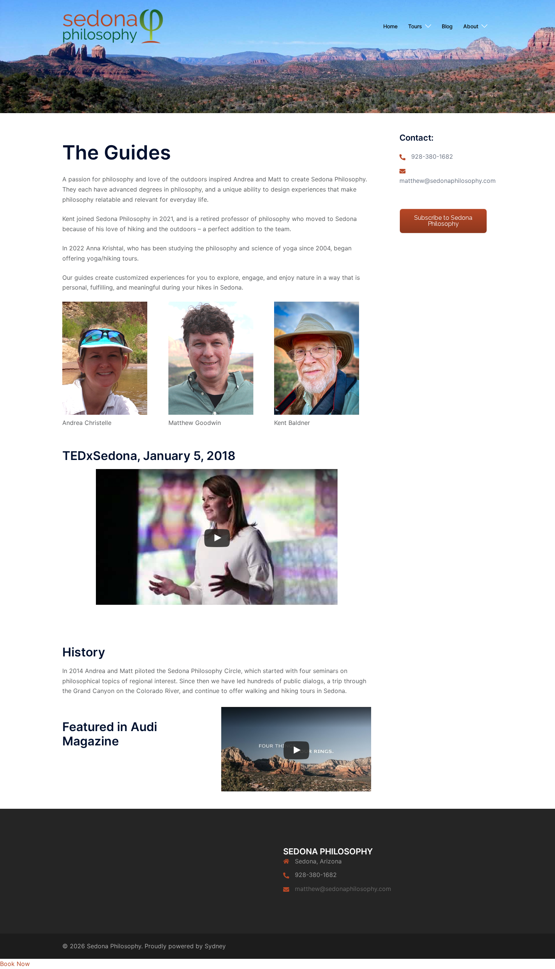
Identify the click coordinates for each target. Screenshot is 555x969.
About (470, 26)
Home (390, 26)
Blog (447, 26)
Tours (415, 26)
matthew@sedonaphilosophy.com (447, 180)
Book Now (15, 963)
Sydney (215, 946)
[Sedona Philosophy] (112, 25)
